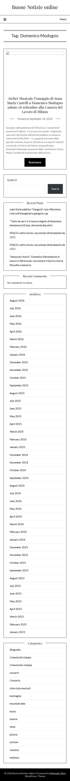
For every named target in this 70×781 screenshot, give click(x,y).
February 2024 (18, 531)
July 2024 (15, 493)
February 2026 (18, 346)
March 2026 (17, 339)
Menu (63, 19)
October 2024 (18, 470)
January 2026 (17, 354)
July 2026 (15, 308)
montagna (15, 695)
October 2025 (18, 377)
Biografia (15, 649)
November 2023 (19, 554)
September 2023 (19, 570)
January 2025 (17, 447)
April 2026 (16, 331)
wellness (14, 757)
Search (12, 180)
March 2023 (17, 616)
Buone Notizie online (35, 7)
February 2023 (18, 624)
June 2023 (15, 593)
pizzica (13, 734)
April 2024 (16, 516)
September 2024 (19, 477)
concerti (14, 672)
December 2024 (19, 454)
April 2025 (16, 423)
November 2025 (19, 369)
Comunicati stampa (20, 657)
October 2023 (18, 562)
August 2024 (17, 485)
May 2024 (15, 508)
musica (13, 719)
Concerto (15, 680)
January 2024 (17, 539)
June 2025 (15, 408)
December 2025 (19, 362)
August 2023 (17, 578)
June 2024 (15, 501)
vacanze (14, 749)
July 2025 (15, 400)
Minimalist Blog (58, 773)
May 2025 (15, 416)
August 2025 (17, 393)
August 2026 (17, 300)
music (13, 711)
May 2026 (15, 323)
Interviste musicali (20, 688)
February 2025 (18, 439)
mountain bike (17, 703)
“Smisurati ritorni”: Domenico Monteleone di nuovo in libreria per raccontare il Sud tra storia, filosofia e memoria (36, 261)
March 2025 (17, 431)
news (12, 726)
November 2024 (19, 462)
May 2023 (15, 601)
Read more (35, 162)
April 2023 (16, 608)
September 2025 (19, 385)
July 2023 (15, 585)
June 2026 (15, 316)
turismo (14, 742)
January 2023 (17, 632)
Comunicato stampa (21, 664)
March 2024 (17, 524)
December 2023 (19, 547)
